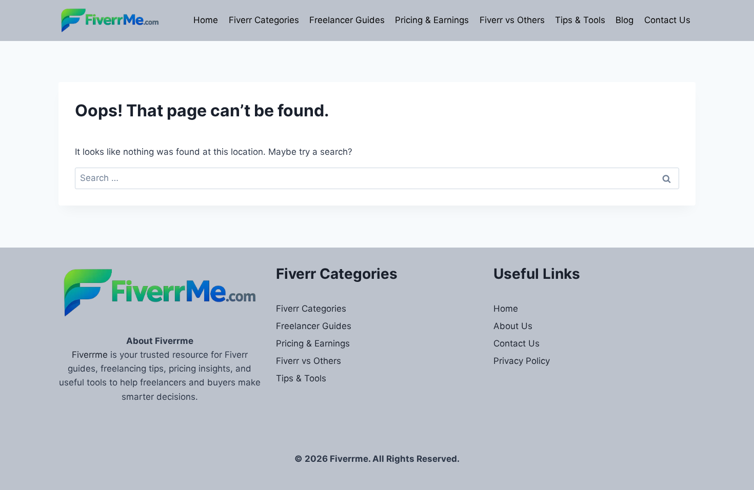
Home (205, 20)
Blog (624, 20)
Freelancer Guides (347, 20)
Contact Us (667, 20)
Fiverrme (90, 355)
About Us (512, 326)
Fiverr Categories (264, 20)
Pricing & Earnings (432, 20)
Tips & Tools (580, 20)
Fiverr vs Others (512, 20)
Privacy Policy (521, 361)
